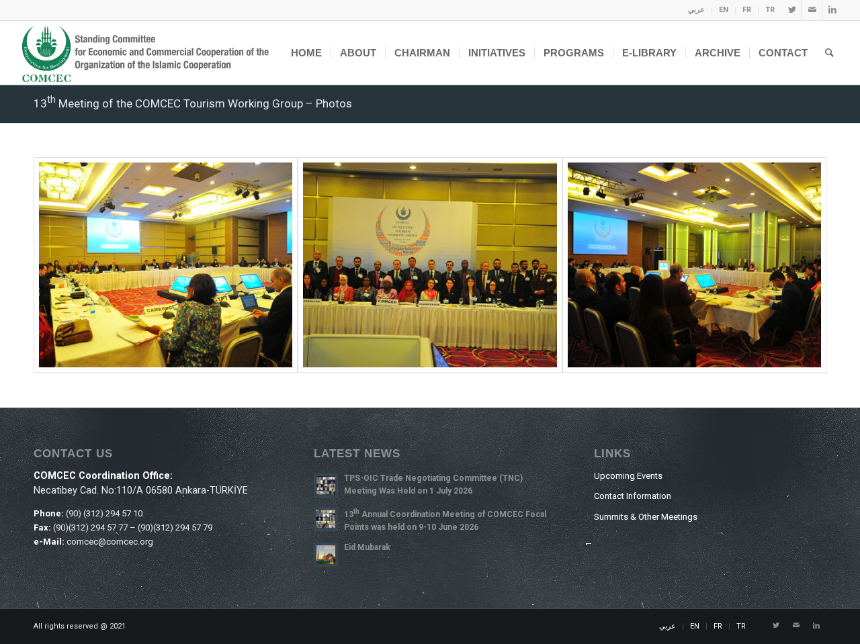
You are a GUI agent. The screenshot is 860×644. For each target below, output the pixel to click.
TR (770, 9)
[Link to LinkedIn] (832, 10)
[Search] (829, 53)
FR (746, 9)
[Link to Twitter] (792, 10)
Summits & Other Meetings (645, 517)
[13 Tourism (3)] (694, 265)
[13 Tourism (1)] (166, 265)
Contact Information (632, 496)
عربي (696, 9)
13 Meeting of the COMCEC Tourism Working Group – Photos (193, 103)
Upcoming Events (628, 476)
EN (723, 9)
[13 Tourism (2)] (430, 265)
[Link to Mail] (812, 10)
